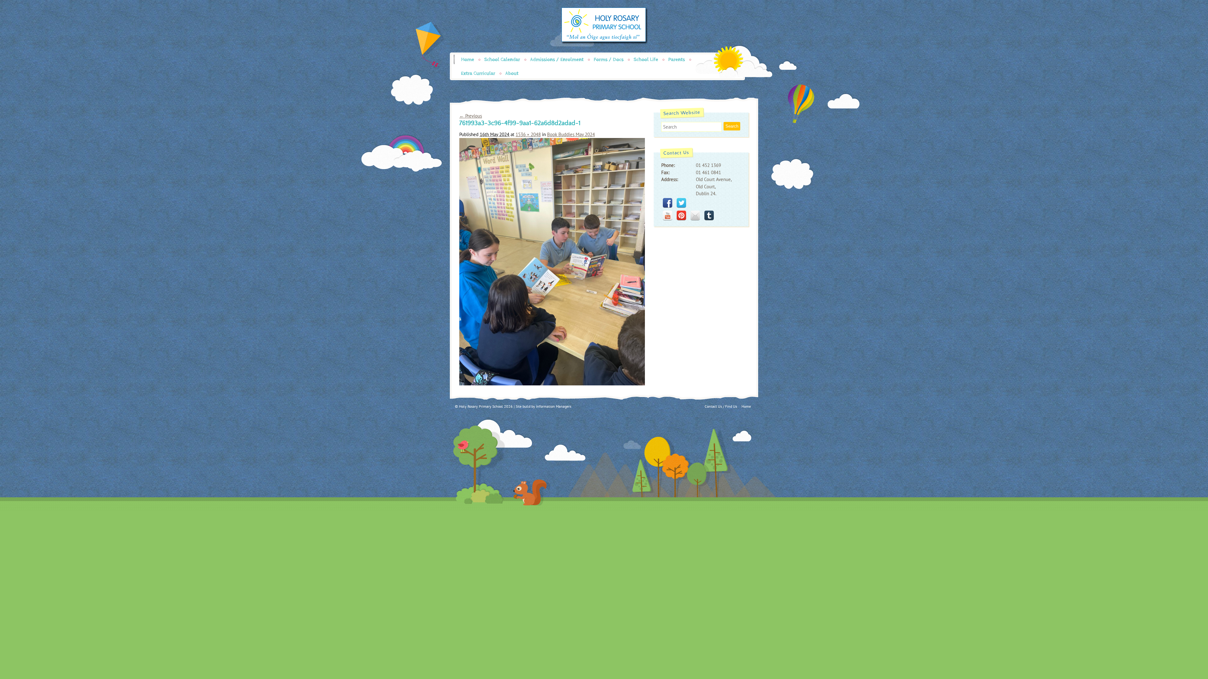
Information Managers (553, 406)
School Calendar (502, 60)
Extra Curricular (478, 73)
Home (467, 60)
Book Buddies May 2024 (571, 134)
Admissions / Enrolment (557, 60)
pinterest (681, 215)
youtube (667, 215)
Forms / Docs (609, 60)
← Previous (470, 116)
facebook (667, 202)
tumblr (709, 215)
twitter (681, 202)
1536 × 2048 (528, 134)
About (511, 73)
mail (695, 215)
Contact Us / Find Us (721, 406)
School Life (646, 60)
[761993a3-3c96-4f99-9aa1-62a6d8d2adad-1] (552, 384)
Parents (676, 60)
